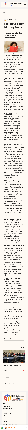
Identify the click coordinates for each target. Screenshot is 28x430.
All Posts (5, 13)
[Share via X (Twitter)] (7, 338)
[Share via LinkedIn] (11, 338)
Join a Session (6, 406)
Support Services (7, 415)
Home (4, 403)
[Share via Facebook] (4, 338)
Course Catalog (6, 405)
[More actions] (23, 20)
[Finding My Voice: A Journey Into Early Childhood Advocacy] (14, 356)
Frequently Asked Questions (9, 417)
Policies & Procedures (8, 413)
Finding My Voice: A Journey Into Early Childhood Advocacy (13, 366)
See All (22, 347)
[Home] (19, 403)
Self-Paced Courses (7, 408)
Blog (4, 409)
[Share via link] (14, 338)
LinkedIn (5, 421)
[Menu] (25, 4)
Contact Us (6, 420)
